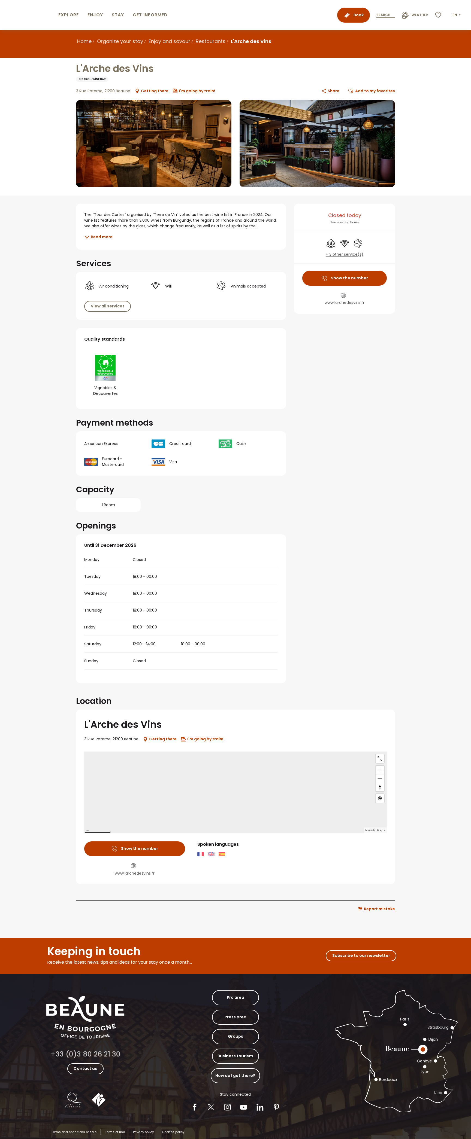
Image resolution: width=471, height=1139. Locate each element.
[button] (457, 15)
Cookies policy (173, 1132)
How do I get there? (235, 1075)
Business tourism (235, 1056)
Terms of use (115, 1132)
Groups (235, 1036)
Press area (235, 1017)
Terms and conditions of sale (73, 1132)
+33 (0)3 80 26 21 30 (85, 1054)
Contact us (85, 1068)
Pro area (235, 997)
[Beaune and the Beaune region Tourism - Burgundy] (28, 15)
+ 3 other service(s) (344, 254)
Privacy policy (143, 1132)
